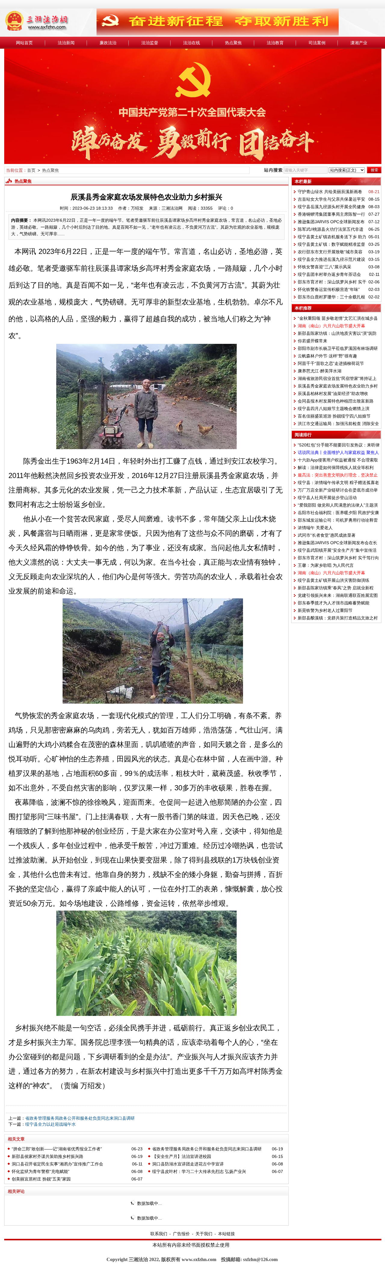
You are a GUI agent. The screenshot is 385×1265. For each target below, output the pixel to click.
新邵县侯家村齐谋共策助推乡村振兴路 (47, 1156)
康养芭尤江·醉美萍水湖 (319, 371)
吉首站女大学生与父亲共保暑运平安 (331, 199)
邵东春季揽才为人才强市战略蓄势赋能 (333, 602)
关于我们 (204, 1233)
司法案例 (317, 42)
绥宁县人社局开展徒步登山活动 (327, 497)
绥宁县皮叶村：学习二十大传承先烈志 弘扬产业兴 (199, 1171)
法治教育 (275, 42)
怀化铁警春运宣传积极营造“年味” (329, 289)
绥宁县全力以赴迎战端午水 (50, 1124)
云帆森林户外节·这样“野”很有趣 (327, 355)
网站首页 (24, 42)
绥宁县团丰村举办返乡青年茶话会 (329, 274)
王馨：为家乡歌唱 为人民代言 (326, 565)
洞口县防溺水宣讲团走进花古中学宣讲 (188, 1164)
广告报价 (181, 1233)
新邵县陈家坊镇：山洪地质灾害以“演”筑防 (337, 333)
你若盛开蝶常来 (312, 340)
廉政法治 (108, 42)
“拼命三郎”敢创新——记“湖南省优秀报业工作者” (57, 1148)
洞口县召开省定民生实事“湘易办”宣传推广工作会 (57, 1164)
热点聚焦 (233, 42)
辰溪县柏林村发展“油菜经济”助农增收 (333, 393)
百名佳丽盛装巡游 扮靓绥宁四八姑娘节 (334, 416)
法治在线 (191, 42)
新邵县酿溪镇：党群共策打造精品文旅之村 (338, 618)
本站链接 (226, 1233)
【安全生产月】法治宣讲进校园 (181, 1156)
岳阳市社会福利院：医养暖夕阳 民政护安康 (338, 512)
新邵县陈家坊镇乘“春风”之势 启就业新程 (336, 587)
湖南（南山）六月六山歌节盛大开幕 (331, 325)
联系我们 (158, 1233)
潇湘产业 (358, 42)
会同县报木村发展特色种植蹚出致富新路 (336, 401)
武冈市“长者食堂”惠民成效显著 (327, 535)
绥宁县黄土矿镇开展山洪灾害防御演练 (333, 580)
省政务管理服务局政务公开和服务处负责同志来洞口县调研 (80, 1118)
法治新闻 (66, 42)
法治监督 (149, 42)
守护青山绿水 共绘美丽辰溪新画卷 (330, 191)
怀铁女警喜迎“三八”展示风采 (324, 266)
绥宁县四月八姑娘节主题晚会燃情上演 (333, 408)
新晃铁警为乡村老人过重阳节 (325, 610)
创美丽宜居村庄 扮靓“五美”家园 (41, 1179)
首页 (31, 170)
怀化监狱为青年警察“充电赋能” (40, 1171)
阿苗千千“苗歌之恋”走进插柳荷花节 (331, 363)
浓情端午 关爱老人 (315, 527)
